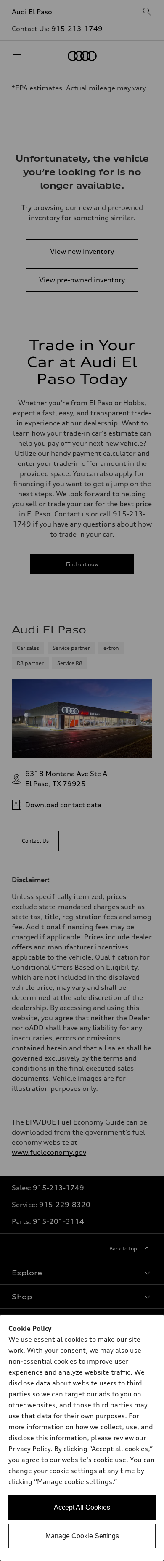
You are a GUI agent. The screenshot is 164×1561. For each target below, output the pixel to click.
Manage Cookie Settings (82, 1536)
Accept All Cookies (82, 1507)
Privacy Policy (29, 1448)
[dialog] (82, 1437)
